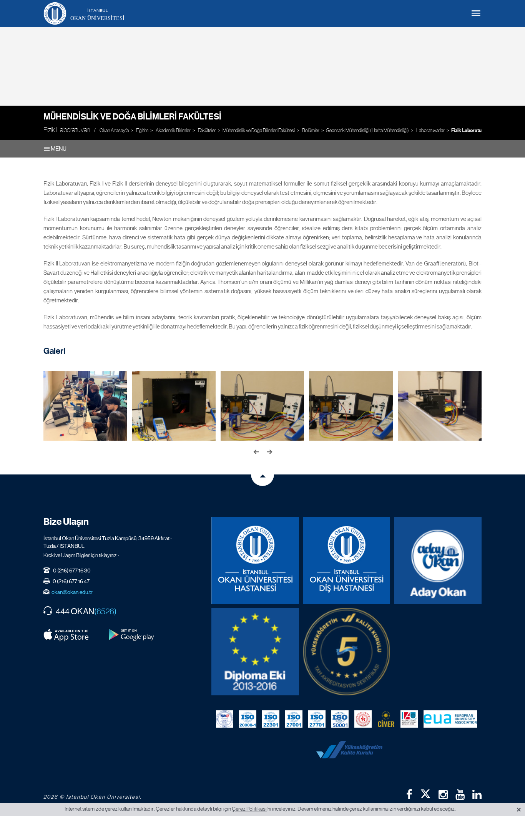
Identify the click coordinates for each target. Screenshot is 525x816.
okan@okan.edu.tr (72, 592)
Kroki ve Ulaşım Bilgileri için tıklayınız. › (81, 555)
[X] (425, 792)
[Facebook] (409, 794)
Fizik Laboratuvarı (470, 131)
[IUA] (409, 719)
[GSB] (363, 719)
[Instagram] (443, 794)
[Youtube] (460, 794)
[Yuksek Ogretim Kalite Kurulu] (346, 651)
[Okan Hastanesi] (255, 560)
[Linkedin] (477, 794)
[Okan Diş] (346, 560)
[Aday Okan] (438, 560)
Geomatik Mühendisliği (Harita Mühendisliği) (367, 130)
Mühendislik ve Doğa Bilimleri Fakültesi (132, 116)
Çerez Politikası (249, 809)
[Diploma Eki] (255, 651)
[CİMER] (386, 719)
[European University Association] (450, 719)
